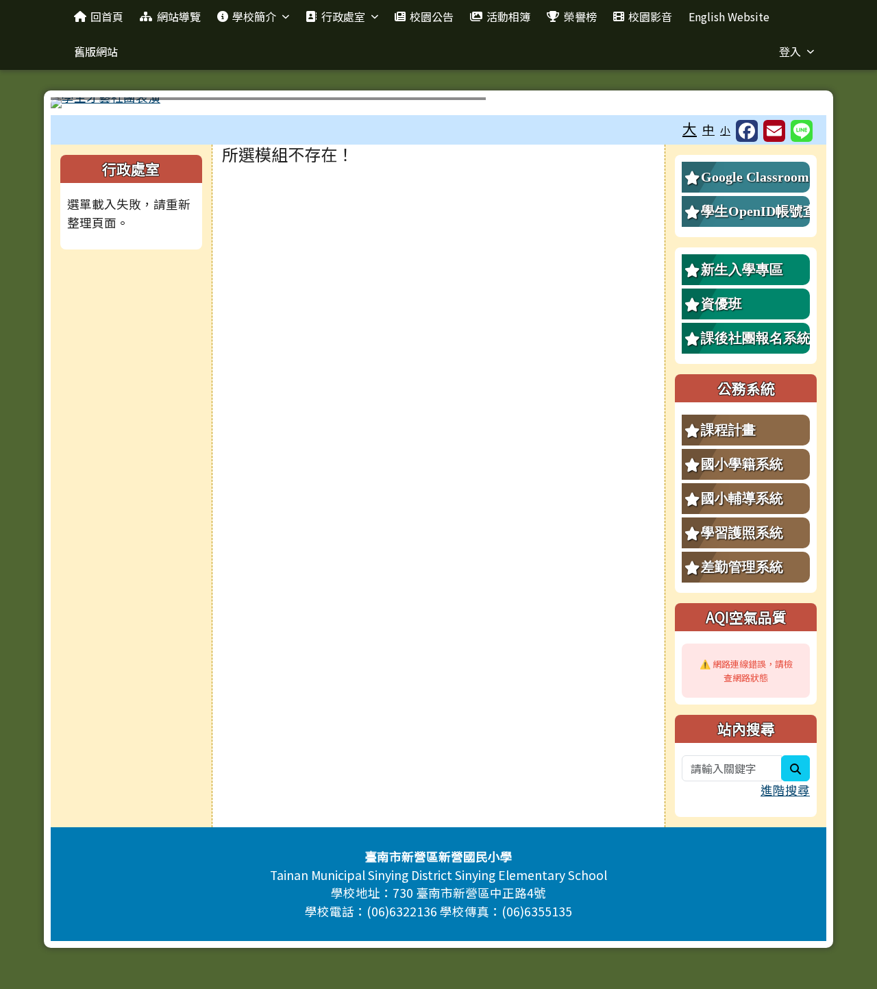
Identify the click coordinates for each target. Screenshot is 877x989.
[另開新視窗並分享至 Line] (802, 131)
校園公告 (432, 16)
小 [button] (725, 130)
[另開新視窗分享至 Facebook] (747, 131)
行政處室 (343, 16)
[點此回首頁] (438, 102)
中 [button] (708, 129)
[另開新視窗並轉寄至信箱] (774, 131)
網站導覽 (179, 16)
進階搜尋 (785, 789)
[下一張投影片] (793, 105)
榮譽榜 (580, 16)
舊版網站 (96, 51)
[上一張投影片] (83, 105)
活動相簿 (508, 16)
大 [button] (689, 128)
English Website (729, 16)
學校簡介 (254, 16)
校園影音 (650, 16)
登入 (790, 51)
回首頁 (106, 16)
